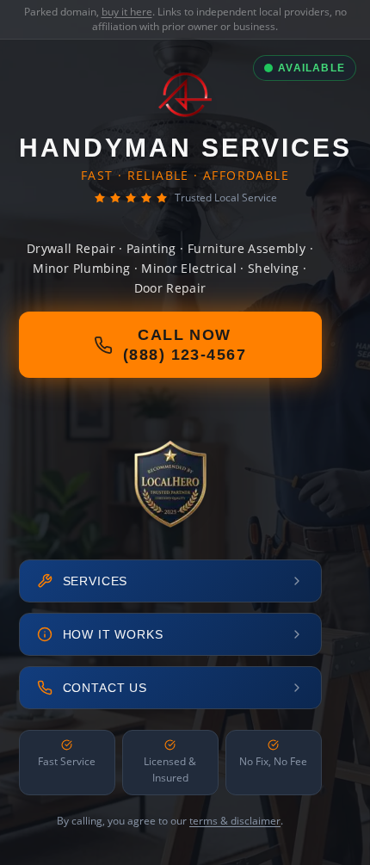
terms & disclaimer (235, 820)
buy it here (127, 11)
